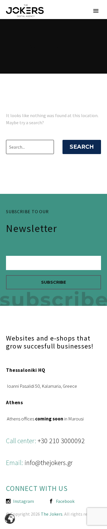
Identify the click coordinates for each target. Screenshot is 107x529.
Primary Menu (96, 11)
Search (82, 147)
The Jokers (51, 514)
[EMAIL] (53, 264)
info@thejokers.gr (48, 462)
